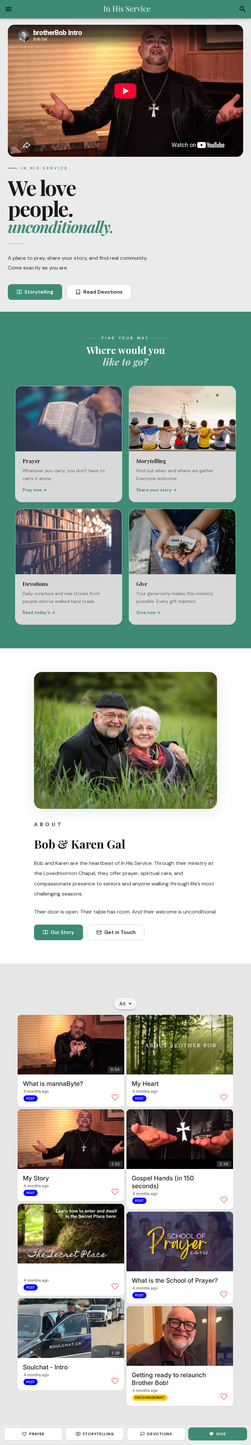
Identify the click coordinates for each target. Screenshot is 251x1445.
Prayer (36, 1434)
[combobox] (125, 1004)
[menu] (8, 9)
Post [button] (30, 1098)
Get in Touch (120, 932)
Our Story (62, 932)
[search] (242, 9)
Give (221, 1434)
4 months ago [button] (36, 1091)
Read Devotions (103, 292)
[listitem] (68, 444)
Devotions (159, 1434)
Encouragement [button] (150, 1397)
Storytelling (39, 292)
